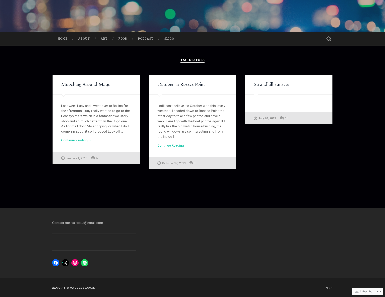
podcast (145, 38)
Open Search (329, 39)
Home (62, 38)
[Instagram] (75, 262)
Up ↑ (329, 287)
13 (286, 118)
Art (104, 38)
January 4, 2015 (76, 158)
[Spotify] (84, 262)
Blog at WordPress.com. (73, 287)
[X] (65, 262)
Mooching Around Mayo (85, 84)
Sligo (169, 38)
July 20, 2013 (267, 118)
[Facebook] (55, 262)
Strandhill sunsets (271, 84)
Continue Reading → (76, 140)
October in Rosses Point (181, 84)
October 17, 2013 (173, 163)
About (84, 38)
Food (122, 38)
